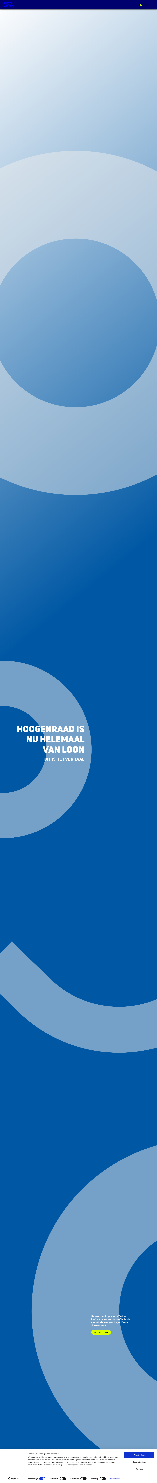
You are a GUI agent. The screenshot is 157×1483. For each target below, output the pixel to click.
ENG (145, 5)
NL (141, 5)
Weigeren (139, 1469)
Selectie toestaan (139, 1462)
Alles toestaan (139, 1455)
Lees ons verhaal (101, 1332)
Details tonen (115, 1479)
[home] (8, 4)
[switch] (63, 1478)
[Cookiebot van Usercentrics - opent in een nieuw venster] (13, 1478)
